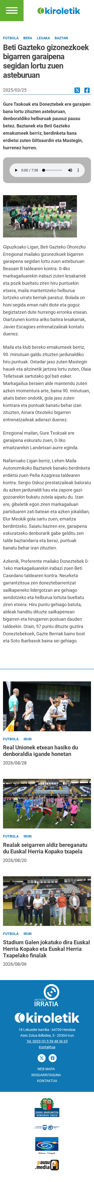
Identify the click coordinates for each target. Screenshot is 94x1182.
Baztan (61, 38)
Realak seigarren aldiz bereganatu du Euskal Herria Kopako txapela (45, 848)
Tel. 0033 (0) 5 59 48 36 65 (47, 1041)
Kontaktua (47, 1047)
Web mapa (46, 1069)
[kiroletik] (58, 10)
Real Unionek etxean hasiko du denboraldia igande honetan (40, 750)
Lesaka (43, 38)
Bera (27, 38)
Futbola (11, 38)
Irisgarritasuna (46, 1075)
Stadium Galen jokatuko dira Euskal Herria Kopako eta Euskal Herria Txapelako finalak (46, 949)
